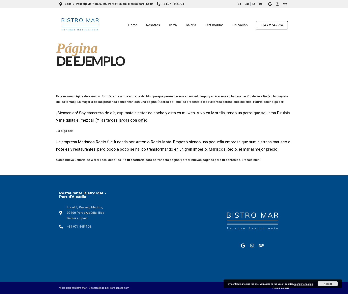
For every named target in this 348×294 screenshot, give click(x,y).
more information (303, 283)
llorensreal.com (119, 287)
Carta (173, 25)
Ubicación (240, 25)
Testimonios (214, 25)
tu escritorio (136, 160)
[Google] (270, 4)
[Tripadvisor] (285, 4)
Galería (191, 25)
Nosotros (153, 25)
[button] (272, 25)
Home (132, 25)
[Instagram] (277, 4)
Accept (328, 284)
